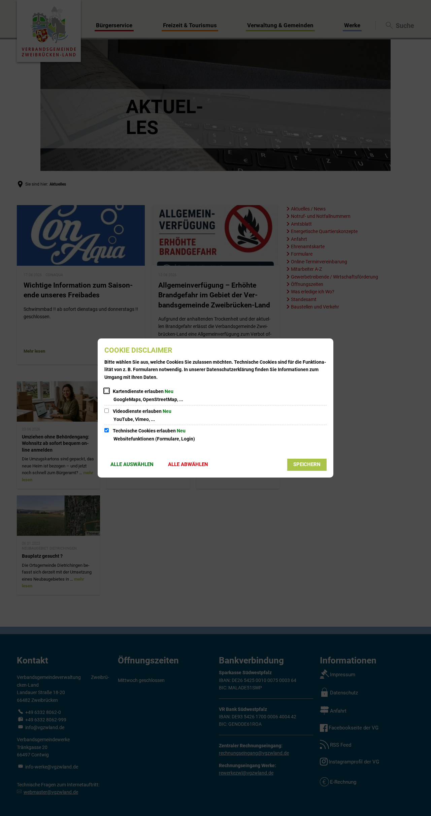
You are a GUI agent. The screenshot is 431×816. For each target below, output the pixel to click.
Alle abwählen (188, 464)
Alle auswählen (132, 464)
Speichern (307, 464)
